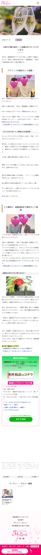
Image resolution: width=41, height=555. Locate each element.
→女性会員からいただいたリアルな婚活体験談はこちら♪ (20, 125)
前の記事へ (7, 477)
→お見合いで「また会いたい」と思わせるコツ (17, 351)
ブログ (11, 7)
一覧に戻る (20, 477)
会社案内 (20, 520)
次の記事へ (34, 477)
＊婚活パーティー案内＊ (11, 405)
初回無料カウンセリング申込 (14, 551)
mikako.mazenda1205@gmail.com (20, 402)
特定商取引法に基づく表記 (20, 526)
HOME (6, 7)
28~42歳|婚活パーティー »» (7, 502)
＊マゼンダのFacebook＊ (11, 410)
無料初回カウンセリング (20, 517)
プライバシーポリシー (20, 523)
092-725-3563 (12, 397)
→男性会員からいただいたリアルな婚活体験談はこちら (20, 266)
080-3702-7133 (25, 397)
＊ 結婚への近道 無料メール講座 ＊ (14, 407)
